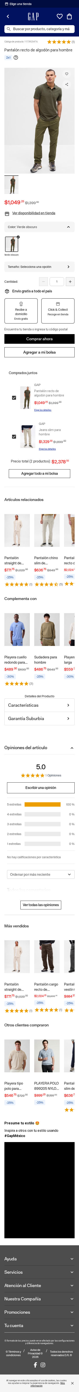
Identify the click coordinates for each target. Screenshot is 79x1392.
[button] (59, 41)
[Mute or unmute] (67, 1230)
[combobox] (41, 874)
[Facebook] (35, 1365)
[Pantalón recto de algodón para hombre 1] (11, 184)
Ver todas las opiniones (41, 905)
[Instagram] (43, 1365)
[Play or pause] (39, 1190)
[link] (17, 547)
